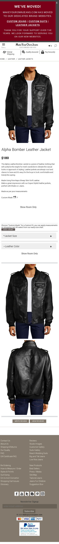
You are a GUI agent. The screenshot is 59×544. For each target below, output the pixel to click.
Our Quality (5, 450)
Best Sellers (35, 468)
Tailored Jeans (36, 478)
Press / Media (35, 472)
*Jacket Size (10, 235)
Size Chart (8, 229)
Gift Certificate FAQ (8, 456)
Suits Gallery (35, 450)
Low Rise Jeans (36, 459)
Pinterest (37, 494)
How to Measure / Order (11, 468)
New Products (36, 465)
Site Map (33, 475)
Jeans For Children (38, 481)
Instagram (42, 494)
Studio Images (36, 444)
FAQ (2, 453)
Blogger (32, 494)
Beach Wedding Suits (39, 453)
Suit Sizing (5, 475)
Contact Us (5, 441)
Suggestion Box (36, 484)
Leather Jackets (28, 25)
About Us (5, 444)
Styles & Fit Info (7, 472)
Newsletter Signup (29, 501)
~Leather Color (11, 246)
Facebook (16, 494)
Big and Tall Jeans (37, 456)
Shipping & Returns (9, 447)
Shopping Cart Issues (10, 481)
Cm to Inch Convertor (10, 478)
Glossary (5, 484)
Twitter (27, 494)
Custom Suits (38, 21)
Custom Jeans (16, 21)
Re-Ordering (6, 465)
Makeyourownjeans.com (32, 515)
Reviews (33, 441)
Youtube (21, 494)
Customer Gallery (37, 447)
